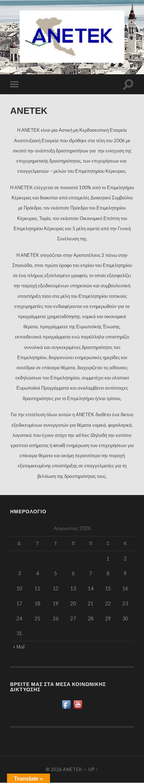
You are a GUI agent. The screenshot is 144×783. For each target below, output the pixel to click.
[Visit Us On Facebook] (66, 708)
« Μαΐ (18, 647)
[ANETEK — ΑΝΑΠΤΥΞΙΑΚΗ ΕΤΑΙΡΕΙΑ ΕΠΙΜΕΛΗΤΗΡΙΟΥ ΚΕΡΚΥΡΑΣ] (72, 37)
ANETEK (72, 769)
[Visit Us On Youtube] (78, 708)
